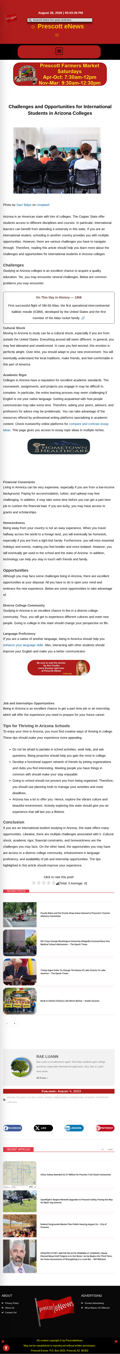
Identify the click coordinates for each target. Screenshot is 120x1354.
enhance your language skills (23, 645)
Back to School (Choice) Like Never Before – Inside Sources (69, 1001)
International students (82, 1097)
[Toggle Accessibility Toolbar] (6, 1348)
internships (102, 1097)
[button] (59, 51)
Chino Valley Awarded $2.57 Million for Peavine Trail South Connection (75, 1174)
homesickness (60, 1097)
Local (110, 1149)
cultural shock (35, 1097)
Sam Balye (23, 205)
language (12, 1102)
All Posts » (42, 1078)
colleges (21, 1097)
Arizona (11, 1097)
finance (48, 1097)
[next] (14, 1023)
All (102, 1149)
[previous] (7, 1023)
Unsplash (43, 205)
